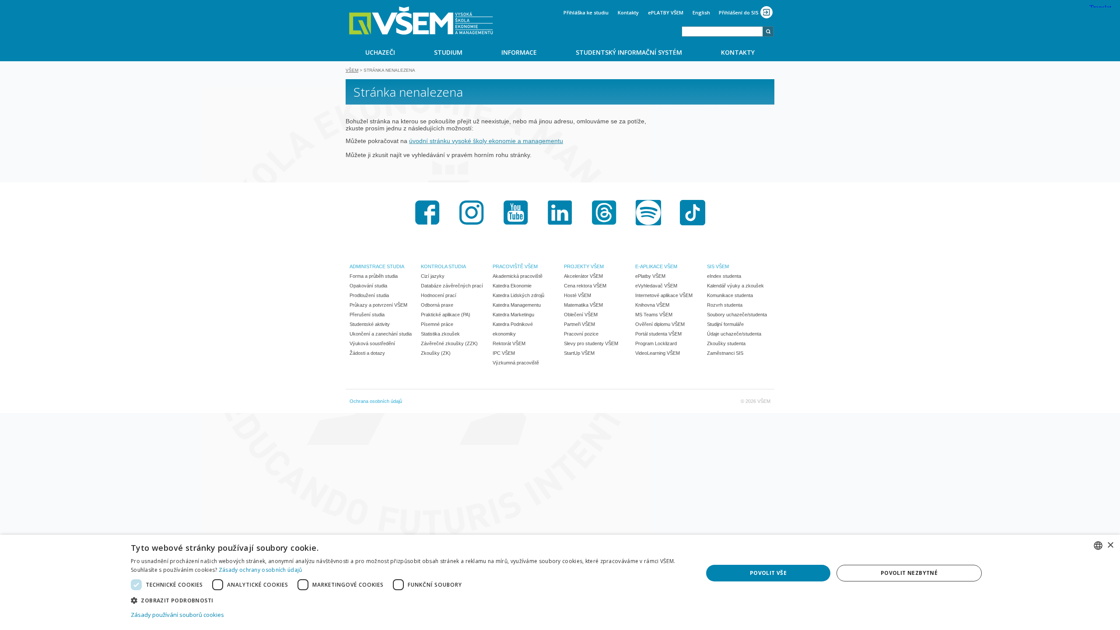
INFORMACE (519, 52)
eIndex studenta (724, 276)
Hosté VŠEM (577, 295)
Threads (604, 212)
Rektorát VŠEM (509, 343)
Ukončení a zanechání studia (381, 333)
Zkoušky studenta (726, 343)
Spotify (648, 212)
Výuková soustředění (372, 343)
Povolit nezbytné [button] (909, 573)
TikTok (692, 212)
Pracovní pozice (581, 333)
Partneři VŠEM (579, 324)
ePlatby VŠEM (650, 276)
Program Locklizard (656, 343)
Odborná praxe (437, 305)
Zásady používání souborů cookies (177, 615)
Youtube (515, 212)
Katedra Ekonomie (512, 285)
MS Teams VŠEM (653, 314)
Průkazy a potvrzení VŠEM (378, 305)
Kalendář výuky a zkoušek (735, 285)
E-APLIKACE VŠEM (656, 266)
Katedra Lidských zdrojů (518, 295)
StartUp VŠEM (579, 353)
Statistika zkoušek (440, 333)
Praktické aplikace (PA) (445, 314)
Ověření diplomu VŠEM (660, 324)
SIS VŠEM (718, 266)
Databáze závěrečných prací (452, 285)
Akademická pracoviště (517, 276)
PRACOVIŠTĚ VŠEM (515, 266)
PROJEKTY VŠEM (584, 266)
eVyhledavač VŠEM (656, 285)
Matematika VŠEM (583, 305)
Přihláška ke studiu (586, 12)
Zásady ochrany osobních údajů (260, 570)
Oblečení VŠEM (581, 314)
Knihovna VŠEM (652, 305)
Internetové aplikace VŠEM (664, 295)
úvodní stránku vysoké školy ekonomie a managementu (486, 140)
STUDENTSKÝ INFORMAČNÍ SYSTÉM (629, 52)
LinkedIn (560, 212)
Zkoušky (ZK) (436, 353)
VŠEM (352, 70)
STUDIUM (448, 52)
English (701, 12)
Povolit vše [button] (768, 573)
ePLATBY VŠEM (665, 12)
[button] (408, 600)
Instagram (471, 212)
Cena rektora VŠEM (585, 285)
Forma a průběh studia (374, 276)
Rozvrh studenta (724, 305)
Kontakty (628, 12)
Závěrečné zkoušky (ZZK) (449, 343)
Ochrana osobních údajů (376, 401)
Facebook (427, 212)
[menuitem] (380, 52)
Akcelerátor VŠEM (583, 276)
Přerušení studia (367, 314)
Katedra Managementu (517, 305)
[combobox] (722, 31)
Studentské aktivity (370, 324)
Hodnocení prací (438, 295)
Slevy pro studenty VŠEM (591, 343)
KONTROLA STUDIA (443, 266)
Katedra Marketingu (513, 314)
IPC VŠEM (504, 353)
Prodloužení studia (369, 295)
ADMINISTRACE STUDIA (377, 266)
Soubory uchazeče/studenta (737, 314)
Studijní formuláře (725, 324)
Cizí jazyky (432, 276)
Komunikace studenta (730, 295)
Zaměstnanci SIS (725, 353)
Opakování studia (368, 285)
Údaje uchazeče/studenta (734, 333)
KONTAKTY (738, 52)
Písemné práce (437, 324)
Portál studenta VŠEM (658, 333)
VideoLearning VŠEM (657, 353)
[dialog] (560, 582)
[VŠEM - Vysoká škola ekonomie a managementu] (421, 21)
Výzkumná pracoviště (516, 362)
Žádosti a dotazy (367, 353)
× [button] (1110, 545)
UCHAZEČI (380, 52)
